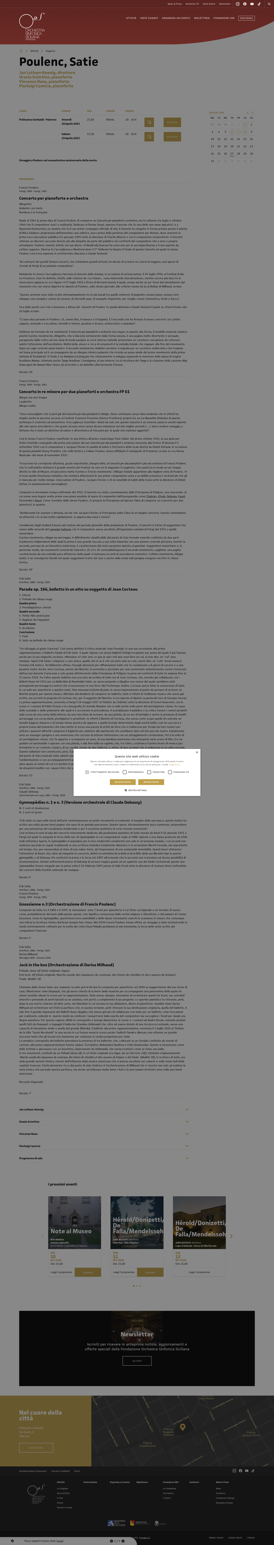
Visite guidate (149, 18)
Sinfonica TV (192, 4)
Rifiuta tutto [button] (151, 782)
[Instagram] (238, 4)
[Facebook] (245, 4)
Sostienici (246, 18)
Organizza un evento (176, 18)
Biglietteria (202, 18)
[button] (137, 790)
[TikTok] (259, 4)
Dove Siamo (209, 4)
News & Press (175, 4)
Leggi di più (174, 764)
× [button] (197, 752)
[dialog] (137, 772)
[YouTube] (252, 4)
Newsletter (225, 4)
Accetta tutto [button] (123, 782)
